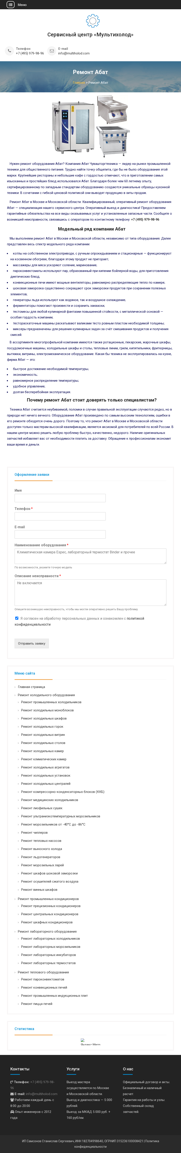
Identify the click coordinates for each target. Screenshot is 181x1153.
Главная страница (31, 687)
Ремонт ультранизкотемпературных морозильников (60, 816)
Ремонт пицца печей (36, 1004)
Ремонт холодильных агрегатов (45, 767)
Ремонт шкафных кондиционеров (47, 922)
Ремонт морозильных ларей (42, 865)
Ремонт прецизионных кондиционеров (51, 906)
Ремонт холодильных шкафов (44, 718)
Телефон (24, 509)
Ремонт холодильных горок (42, 727)
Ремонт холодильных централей (45, 784)
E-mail (20, 527)
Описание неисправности (38, 576)
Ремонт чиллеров (34, 833)
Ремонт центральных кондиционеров (49, 914)
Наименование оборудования (41, 545)
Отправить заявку (31, 643)
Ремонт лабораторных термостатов (48, 963)
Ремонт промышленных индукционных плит (54, 996)
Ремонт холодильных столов (43, 743)
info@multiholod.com (74, 53)
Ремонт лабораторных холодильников (50, 939)
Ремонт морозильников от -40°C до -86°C (53, 824)
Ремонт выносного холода (41, 849)
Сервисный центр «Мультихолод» (90, 35)
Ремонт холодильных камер (42, 751)
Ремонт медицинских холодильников (49, 800)
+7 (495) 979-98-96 (30, 53)
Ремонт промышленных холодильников (51, 702)
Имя (18, 490)
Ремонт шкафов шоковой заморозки (49, 873)
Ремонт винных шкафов (39, 890)
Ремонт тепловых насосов (41, 841)
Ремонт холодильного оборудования (46, 695)
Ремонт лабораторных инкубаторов (48, 955)
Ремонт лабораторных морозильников (50, 947)
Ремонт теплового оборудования (43, 972)
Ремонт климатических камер (43, 759)
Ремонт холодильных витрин (43, 735)
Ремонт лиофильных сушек (41, 808)
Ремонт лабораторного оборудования (47, 932)
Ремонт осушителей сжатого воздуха (49, 881)
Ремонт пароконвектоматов (42, 979)
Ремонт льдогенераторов (40, 857)
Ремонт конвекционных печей (44, 987)
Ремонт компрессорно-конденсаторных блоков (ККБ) (62, 792)
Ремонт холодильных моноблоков (47, 710)
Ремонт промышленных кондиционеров (48, 899)
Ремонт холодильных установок (45, 775)
